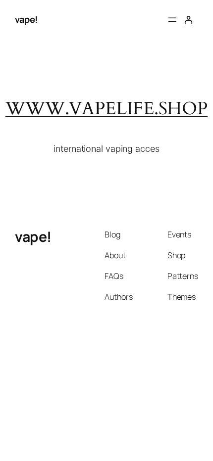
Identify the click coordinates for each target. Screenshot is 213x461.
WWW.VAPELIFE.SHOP (106, 108)
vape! (26, 19)
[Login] (188, 20)
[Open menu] (172, 20)
